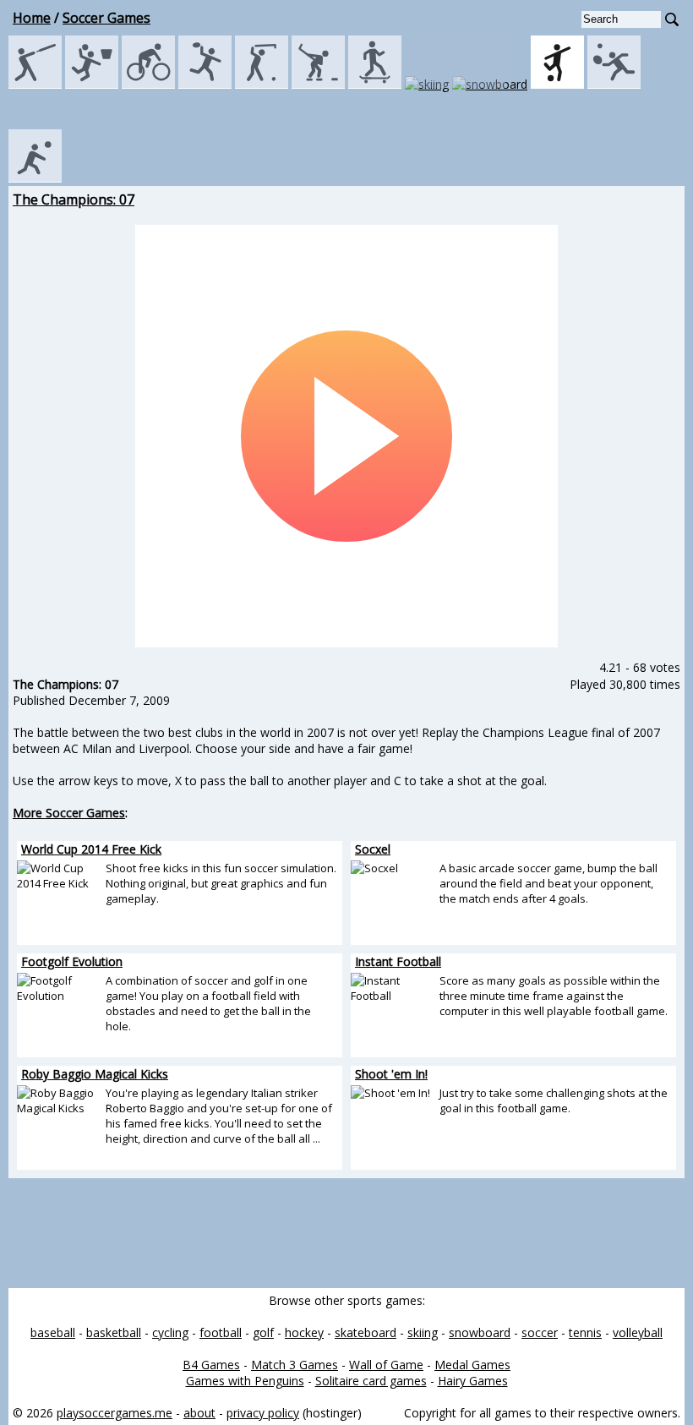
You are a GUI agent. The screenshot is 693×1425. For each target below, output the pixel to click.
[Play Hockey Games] (318, 84)
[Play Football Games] (205, 84)
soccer (539, 1332)
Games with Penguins (245, 1381)
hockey (304, 1332)
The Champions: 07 (73, 199)
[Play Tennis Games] (614, 84)
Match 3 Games (294, 1365)
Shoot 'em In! (391, 1074)
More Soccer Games (69, 813)
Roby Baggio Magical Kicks (94, 1074)
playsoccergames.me (114, 1413)
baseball (52, 1332)
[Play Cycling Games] (148, 84)
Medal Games (472, 1365)
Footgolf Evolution (72, 961)
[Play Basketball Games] (91, 84)
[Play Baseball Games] (35, 84)
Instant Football (398, 961)
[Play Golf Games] (261, 84)
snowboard (479, 1332)
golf (263, 1332)
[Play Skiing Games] (427, 84)
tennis (585, 1332)
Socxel (372, 849)
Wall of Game (386, 1365)
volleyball (638, 1332)
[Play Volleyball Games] (35, 178)
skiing (422, 1332)
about (199, 1413)
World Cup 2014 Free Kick (91, 849)
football (220, 1332)
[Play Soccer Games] (557, 84)
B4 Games (211, 1365)
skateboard (365, 1332)
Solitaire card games (371, 1381)
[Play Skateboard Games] (374, 84)
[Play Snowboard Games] (489, 84)
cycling (170, 1332)
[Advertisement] (346, 1233)
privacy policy (262, 1413)
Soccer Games (106, 17)
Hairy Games (473, 1381)
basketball (113, 1332)
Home (32, 17)
